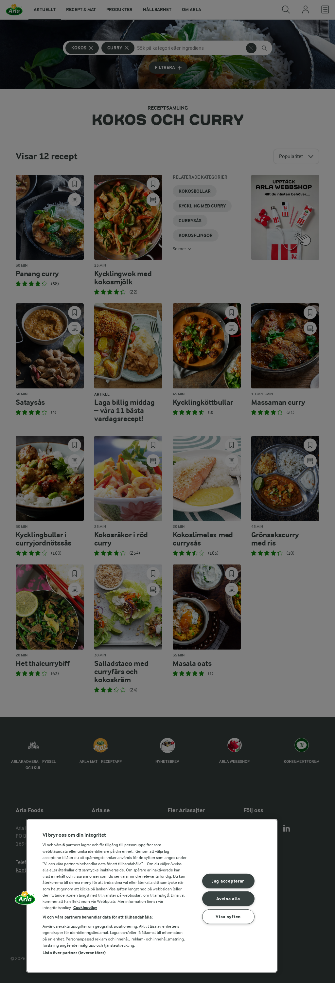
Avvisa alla (228, 899)
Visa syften (228, 917)
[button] (25, 900)
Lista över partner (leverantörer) (74, 952)
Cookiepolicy (85, 907)
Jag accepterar (228, 881)
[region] (151, 896)
